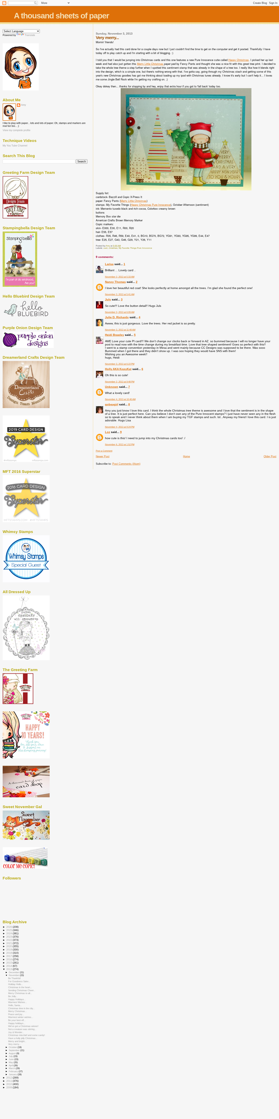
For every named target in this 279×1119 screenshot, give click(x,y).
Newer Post (102, 456)
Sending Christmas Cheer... (21, 990)
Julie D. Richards (117, 317)
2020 (9, 946)
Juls (108, 299)
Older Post (270, 456)
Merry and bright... (17, 1041)
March (12, 1068)
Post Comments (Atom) (126, 463)
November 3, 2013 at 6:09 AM (119, 312)
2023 (9, 936)
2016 (9, 959)
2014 (9, 966)
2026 (9, 927)
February (14, 1071)
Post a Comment (104, 451)
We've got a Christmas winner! (23, 1026)
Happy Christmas (238, 60)
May (11, 1062)
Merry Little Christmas (150, 64)
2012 (9, 1077)
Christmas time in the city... (21, 1008)
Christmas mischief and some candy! (26, 1035)
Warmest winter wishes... (20, 1017)
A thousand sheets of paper (61, 15)
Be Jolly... (13, 996)
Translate (30, 35)
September (14, 1050)
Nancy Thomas (115, 281)
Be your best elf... (17, 1020)
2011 (9, 1081)
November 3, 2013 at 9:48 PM (119, 381)
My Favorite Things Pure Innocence (135, 248)
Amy (23, 104)
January (13, 1074)
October (13, 1047)
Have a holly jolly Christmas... (22, 1038)
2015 (9, 962)
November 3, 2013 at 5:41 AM (119, 294)
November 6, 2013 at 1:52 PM (119, 444)
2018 (9, 952)
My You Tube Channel (15, 145)
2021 (9, 943)
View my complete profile (16, 130)
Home (186, 456)
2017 (9, 956)
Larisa (109, 264)
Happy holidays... (16, 1023)
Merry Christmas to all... (20, 993)
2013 (9, 969)
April (11, 1065)
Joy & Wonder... (16, 1032)
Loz (107, 432)
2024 (9, 933)
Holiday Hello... (15, 984)
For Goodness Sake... (19, 981)
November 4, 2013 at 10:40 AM (120, 399)
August (12, 1053)
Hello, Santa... (15, 1005)
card (105, 248)
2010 (9, 1084)
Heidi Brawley (114, 334)
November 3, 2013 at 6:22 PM (119, 364)
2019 (9, 949)
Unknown (111, 386)
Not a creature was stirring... (22, 1029)
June (11, 1059)
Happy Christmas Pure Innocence (151, 205)
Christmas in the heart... (20, 987)
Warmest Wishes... (17, 1002)
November (14, 975)
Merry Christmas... (17, 1011)
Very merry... (14, 1044)
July (11, 1056)
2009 (9, 1087)
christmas (113, 248)
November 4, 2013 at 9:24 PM (119, 427)
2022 (9, 940)
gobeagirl (111, 404)
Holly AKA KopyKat (118, 369)
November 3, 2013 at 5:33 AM (119, 277)
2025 (9, 930)
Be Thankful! (14, 978)
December (14, 972)
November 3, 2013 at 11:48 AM (120, 329)
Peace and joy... (16, 1014)
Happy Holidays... (17, 999)
